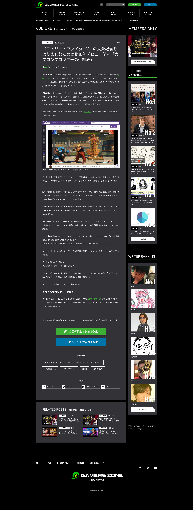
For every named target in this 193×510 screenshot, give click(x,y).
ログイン (150, 5)
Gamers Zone (42, 21)
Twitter (69, 387)
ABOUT (39, 463)
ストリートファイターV (53, 362)
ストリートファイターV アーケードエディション (84, 362)
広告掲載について (97, 463)
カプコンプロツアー (94, 299)
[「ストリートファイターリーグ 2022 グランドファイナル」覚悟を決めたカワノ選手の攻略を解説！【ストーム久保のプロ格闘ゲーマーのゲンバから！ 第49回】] (142, 46)
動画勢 (46, 67)
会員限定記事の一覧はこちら (142, 61)
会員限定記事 (98, 369)
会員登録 (134, 5)
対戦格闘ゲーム (50, 369)
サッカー (87, 111)
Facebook (50, 387)
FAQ (49, 463)
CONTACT (80, 463)
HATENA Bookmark (92, 387)
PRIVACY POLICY (63, 463)
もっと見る (142, 239)
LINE (107, 387)
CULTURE (56, 21)
